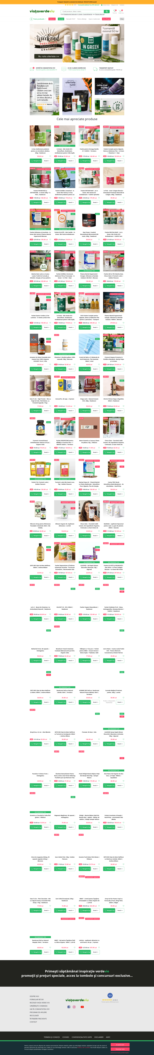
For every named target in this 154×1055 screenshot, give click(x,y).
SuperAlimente (87, 14)
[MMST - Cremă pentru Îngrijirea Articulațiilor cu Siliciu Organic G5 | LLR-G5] (89, 885)
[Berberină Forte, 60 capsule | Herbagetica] (40, 636)
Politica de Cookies (83, 1047)
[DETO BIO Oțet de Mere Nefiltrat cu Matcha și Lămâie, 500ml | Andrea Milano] (113, 844)
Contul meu (106, 5)
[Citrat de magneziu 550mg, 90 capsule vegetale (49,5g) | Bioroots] (40, 844)
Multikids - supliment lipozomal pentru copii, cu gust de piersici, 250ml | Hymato (113, 526)
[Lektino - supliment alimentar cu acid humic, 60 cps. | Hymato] (89, 927)
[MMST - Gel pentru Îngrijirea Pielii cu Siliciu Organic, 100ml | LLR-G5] (64, 927)
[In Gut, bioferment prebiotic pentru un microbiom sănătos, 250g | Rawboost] (40, 136)
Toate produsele (39, 19)
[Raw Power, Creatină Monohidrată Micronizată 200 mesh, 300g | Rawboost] (89, 219)
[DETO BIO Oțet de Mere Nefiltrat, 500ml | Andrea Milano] (40, 552)
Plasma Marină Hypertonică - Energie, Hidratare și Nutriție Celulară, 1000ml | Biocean (114, 317)
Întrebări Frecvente (38, 1019)
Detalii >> (46, 161)
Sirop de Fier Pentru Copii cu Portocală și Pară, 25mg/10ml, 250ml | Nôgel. (113, 900)
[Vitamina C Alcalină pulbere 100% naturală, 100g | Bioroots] (64, 344)
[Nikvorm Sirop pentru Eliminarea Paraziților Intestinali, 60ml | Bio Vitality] (40, 511)
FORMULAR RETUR (36, 999)
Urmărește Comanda (38, 1006)
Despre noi (114, 5)
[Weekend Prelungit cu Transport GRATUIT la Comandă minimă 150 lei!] (77, 43)
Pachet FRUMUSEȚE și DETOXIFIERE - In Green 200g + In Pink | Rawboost (40, 192)
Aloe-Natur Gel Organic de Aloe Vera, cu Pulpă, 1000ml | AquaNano (113, 776)
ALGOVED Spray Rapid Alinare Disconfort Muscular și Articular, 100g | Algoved (114, 734)
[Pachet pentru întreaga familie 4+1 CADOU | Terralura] (89, 136)
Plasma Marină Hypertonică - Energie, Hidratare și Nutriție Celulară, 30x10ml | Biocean (89, 276)
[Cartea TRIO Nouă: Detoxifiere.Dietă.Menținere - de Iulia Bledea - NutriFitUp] (113, 469)
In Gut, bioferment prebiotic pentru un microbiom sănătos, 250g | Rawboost (40, 151)
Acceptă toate (120, 1045)
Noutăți (61, 19)
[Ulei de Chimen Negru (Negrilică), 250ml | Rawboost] (113, 386)
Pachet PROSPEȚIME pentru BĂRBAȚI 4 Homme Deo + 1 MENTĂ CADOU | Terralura (64, 442)
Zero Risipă (106, 19)
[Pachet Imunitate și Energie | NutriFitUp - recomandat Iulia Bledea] (113, 802)
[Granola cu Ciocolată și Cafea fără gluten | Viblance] (40, 802)
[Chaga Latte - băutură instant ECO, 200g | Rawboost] (89, 386)
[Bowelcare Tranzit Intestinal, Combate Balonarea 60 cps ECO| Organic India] (64, 636)
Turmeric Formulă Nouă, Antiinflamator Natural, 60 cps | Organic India (40, 442)
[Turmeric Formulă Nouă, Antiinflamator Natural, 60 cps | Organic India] (40, 427)
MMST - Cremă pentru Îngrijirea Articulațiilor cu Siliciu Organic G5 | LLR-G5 (89, 900)
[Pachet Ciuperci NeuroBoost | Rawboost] (89, 594)
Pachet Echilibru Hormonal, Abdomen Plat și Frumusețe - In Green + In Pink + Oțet (65, 276)
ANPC (108, 1037)
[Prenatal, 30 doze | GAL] (89, 719)
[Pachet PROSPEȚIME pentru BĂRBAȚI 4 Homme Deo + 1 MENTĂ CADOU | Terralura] (64, 427)
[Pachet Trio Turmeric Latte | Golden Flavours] (40, 469)
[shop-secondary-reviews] (44, 96)
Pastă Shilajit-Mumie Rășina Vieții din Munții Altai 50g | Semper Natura (89, 776)
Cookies (65, 1037)
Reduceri (52, 19)
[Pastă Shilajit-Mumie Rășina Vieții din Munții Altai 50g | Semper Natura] (89, 760)
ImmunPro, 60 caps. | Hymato (64, 399)
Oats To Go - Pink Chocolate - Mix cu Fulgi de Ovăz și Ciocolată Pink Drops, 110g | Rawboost (40, 900)
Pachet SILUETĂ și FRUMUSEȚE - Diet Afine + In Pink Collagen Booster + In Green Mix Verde (114, 567)
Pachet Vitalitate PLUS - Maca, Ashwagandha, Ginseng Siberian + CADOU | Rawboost (113, 609)
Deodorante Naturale (70, 14)
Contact (122, 5)
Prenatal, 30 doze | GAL (89, 732)
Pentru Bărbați (81, 19)
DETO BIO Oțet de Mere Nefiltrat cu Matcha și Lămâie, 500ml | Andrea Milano (114, 859)
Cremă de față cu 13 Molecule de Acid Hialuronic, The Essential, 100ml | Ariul (89, 359)
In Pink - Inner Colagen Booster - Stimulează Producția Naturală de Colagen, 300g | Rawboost (113, 192)
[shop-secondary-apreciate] (109, 106)
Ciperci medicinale (94, 19)
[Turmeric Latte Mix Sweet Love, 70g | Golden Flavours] (64, 469)
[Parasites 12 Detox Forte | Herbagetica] (40, 760)
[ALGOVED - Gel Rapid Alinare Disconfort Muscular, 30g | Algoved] (89, 552)
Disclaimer (98, 1037)
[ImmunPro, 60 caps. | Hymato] (64, 386)
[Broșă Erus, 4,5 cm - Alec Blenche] (40, 719)
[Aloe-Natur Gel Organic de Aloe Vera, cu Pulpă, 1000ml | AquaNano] (113, 760)
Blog (122, 19)
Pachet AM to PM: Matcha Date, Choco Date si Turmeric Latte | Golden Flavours (113, 276)
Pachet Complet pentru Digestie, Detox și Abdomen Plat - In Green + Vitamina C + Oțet (113, 151)
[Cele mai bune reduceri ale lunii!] (109, 86)
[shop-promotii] (77, 96)
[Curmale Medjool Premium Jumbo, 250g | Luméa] (113, 677)
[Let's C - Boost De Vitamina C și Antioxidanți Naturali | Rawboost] (40, 594)
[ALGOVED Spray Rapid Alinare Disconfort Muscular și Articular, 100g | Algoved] (113, 719)
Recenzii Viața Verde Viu (40, 1003)
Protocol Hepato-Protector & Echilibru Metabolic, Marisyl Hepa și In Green (113, 359)
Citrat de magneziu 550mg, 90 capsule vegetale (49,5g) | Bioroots (40, 859)
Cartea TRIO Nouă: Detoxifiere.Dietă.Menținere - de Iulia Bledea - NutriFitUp (114, 484)
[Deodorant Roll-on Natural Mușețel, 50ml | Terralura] (40, 927)
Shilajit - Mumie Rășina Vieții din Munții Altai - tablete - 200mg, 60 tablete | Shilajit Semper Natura (89, 817)
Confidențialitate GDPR (82, 1037)
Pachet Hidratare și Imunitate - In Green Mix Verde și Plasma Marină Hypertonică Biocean (40, 234)
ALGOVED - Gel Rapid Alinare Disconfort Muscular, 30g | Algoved (89, 567)
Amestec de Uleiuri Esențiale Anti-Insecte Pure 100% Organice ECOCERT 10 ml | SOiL (40, 359)
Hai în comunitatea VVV (39, 1009)
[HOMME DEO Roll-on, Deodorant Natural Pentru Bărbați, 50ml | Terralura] (89, 677)
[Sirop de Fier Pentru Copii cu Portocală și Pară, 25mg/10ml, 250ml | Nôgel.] (113, 885)
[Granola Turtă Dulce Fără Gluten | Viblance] (89, 844)
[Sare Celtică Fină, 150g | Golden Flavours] (64, 844)
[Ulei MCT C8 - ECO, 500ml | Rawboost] (64, 594)
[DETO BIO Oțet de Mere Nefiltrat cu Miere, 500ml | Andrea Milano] (40, 677)
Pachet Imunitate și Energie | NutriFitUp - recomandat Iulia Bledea (114, 817)
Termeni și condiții (52, 1037)
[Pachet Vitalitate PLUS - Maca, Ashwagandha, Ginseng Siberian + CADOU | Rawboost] (113, 594)
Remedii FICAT (70, 19)
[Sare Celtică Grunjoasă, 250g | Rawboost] (64, 885)
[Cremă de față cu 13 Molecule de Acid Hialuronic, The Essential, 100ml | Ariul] (89, 344)
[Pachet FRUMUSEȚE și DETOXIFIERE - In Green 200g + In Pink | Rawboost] (40, 177)
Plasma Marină (99, 14)
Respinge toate (120, 1049)
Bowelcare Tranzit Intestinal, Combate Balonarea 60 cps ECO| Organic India (65, 651)
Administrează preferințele (120, 1053)
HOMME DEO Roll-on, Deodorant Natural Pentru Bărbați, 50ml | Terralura (89, 692)
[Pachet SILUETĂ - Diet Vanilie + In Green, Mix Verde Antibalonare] (64, 219)
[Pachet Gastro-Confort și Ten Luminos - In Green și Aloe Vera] (40, 302)
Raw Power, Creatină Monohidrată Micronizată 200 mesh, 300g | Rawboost (89, 234)
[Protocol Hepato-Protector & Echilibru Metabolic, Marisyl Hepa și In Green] (113, 344)
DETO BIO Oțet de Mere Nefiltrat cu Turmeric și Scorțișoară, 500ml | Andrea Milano (65, 734)
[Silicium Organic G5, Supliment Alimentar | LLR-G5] (64, 511)
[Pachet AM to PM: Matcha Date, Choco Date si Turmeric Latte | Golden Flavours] (113, 261)
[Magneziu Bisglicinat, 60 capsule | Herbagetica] (64, 802)
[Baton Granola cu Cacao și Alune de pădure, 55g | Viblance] (89, 427)
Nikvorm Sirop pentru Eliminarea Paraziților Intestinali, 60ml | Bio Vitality (40, 526)
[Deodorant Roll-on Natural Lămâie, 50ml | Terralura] (64, 677)
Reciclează (34, 1015)
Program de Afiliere (38, 1012)
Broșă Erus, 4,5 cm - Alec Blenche (40, 732)
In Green (80, 14)
